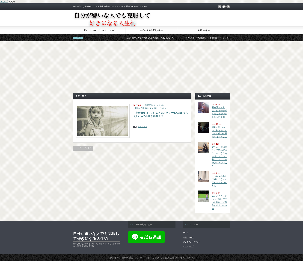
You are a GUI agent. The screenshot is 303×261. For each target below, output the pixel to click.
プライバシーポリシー (191, 242)
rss (219, 6)
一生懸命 (136, 108)
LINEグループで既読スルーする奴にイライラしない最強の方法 (205, 38)
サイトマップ (188, 246)
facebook (228, 6)
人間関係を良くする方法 (154, 105)
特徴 (147, 108)
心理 (142, 108)
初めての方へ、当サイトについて (99, 30)
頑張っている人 (160, 108)
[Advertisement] (151, 67)
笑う (151, 108)
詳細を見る (142, 127)
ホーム (185, 233)
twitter (224, 6)
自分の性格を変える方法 (151, 30)
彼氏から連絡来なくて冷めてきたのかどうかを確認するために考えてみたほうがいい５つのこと (219, 156)
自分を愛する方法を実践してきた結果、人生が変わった (142, 38)
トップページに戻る (83, 148)
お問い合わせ (204, 30)
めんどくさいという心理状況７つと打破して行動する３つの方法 (219, 202)
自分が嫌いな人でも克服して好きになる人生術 (96, 236)
